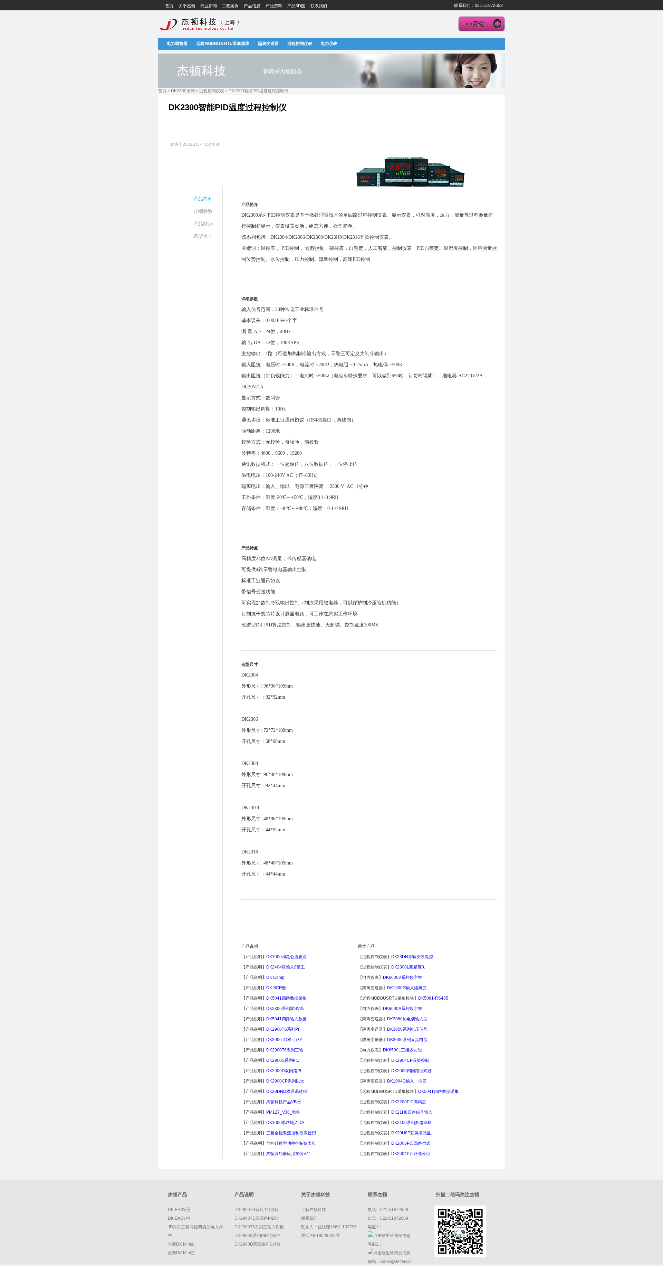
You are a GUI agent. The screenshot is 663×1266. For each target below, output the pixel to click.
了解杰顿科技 (313, 1209)
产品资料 (274, 5)
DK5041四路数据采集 (286, 998)
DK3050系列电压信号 (407, 1029)
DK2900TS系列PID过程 (256, 1209)
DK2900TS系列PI (282, 1029)
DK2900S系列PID (283, 1060)
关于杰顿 (187, 5)
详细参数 (203, 211)
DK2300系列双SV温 (285, 1008)
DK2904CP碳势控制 (410, 1060)
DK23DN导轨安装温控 (412, 956)
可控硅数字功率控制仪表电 (291, 1143)
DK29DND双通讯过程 (286, 1091)
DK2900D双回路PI (283, 1070)
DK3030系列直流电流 (407, 1039)
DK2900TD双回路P (284, 1039)
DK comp (275, 977)
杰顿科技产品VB (283, 1101)
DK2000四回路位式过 (411, 1070)
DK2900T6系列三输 (284, 1050)
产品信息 (252, 5)
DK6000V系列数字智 (402, 977)
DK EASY (179, 1209)
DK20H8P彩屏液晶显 (411, 1133)
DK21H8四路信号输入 (411, 1112)
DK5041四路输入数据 (286, 1019)
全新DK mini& (181, 1244)
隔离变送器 (268, 43)
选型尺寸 (203, 236)
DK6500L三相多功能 (402, 1050)
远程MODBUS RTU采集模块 (222, 43)
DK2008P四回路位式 (410, 1143)
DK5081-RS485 (433, 998)
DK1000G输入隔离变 (406, 987)
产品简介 (203, 198)
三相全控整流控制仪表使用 (291, 1133)
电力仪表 (329, 43)
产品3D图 (296, 5)
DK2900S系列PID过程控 (257, 1235)
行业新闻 (208, 5)
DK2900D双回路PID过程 (257, 1244)
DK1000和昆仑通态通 (286, 956)
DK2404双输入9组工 (285, 967)
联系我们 (318, 5)
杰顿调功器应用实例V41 (288, 1153)
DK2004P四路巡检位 (410, 1153)
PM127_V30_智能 (283, 1112)
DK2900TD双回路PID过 (256, 1218)
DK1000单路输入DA (285, 1122)
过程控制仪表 (299, 43)
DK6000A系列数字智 (402, 1008)
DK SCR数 (276, 987)
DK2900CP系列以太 (285, 1081)
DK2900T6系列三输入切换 (259, 1227)
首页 (169, 5)
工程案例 (230, 5)
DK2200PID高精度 (408, 1101)
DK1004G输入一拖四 (406, 1081)
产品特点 (203, 223)
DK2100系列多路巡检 (411, 1122)
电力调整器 (177, 43)
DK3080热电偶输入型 (407, 1019)
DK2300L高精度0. (408, 967)
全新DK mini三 (181, 1252)
